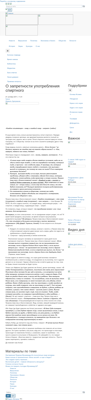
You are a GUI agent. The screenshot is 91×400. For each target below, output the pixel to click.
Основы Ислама (75, 94)
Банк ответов (12, 72)
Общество (62, 40)
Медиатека (11, 68)
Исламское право (76, 112)
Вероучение (22, 40)
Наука (20, 46)
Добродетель (74, 123)
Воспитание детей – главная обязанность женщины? (25, 362)
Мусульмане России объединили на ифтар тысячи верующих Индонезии (76, 200)
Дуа (71, 132)
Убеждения (74, 99)
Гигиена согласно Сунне (14, 364)
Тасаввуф (73, 118)
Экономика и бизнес (48, 40)
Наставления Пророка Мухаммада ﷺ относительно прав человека (30, 355)
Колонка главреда (13, 55)
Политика (33, 40)
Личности (72, 40)
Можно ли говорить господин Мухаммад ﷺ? (22, 366)
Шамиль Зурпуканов (13, 101)
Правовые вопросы (14, 81)
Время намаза (12, 59)
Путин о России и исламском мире (74, 221)
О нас (38, 46)
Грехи (8, 99)
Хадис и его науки (76, 107)
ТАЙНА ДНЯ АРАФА (75, 244)
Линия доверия (12, 77)
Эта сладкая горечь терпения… (17, 359)
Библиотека (11, 64)
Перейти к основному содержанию (12, 1)
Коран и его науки (76, 103)
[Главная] (10, 13)
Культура (29, 46)
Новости (12, 40)
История (12, 46)
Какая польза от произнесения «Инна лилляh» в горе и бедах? (29, 357)
